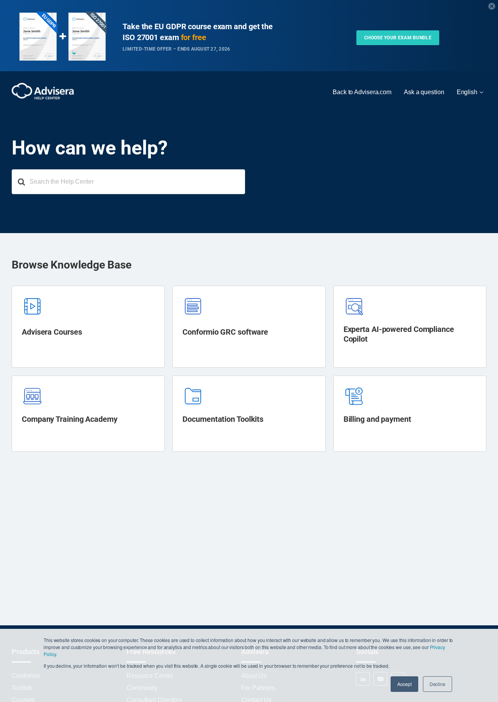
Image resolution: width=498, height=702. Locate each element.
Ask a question (424, 92)
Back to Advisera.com (362, 92)
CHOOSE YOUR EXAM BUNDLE (397, 37)
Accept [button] (404, 684)
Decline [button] (437, 684)
